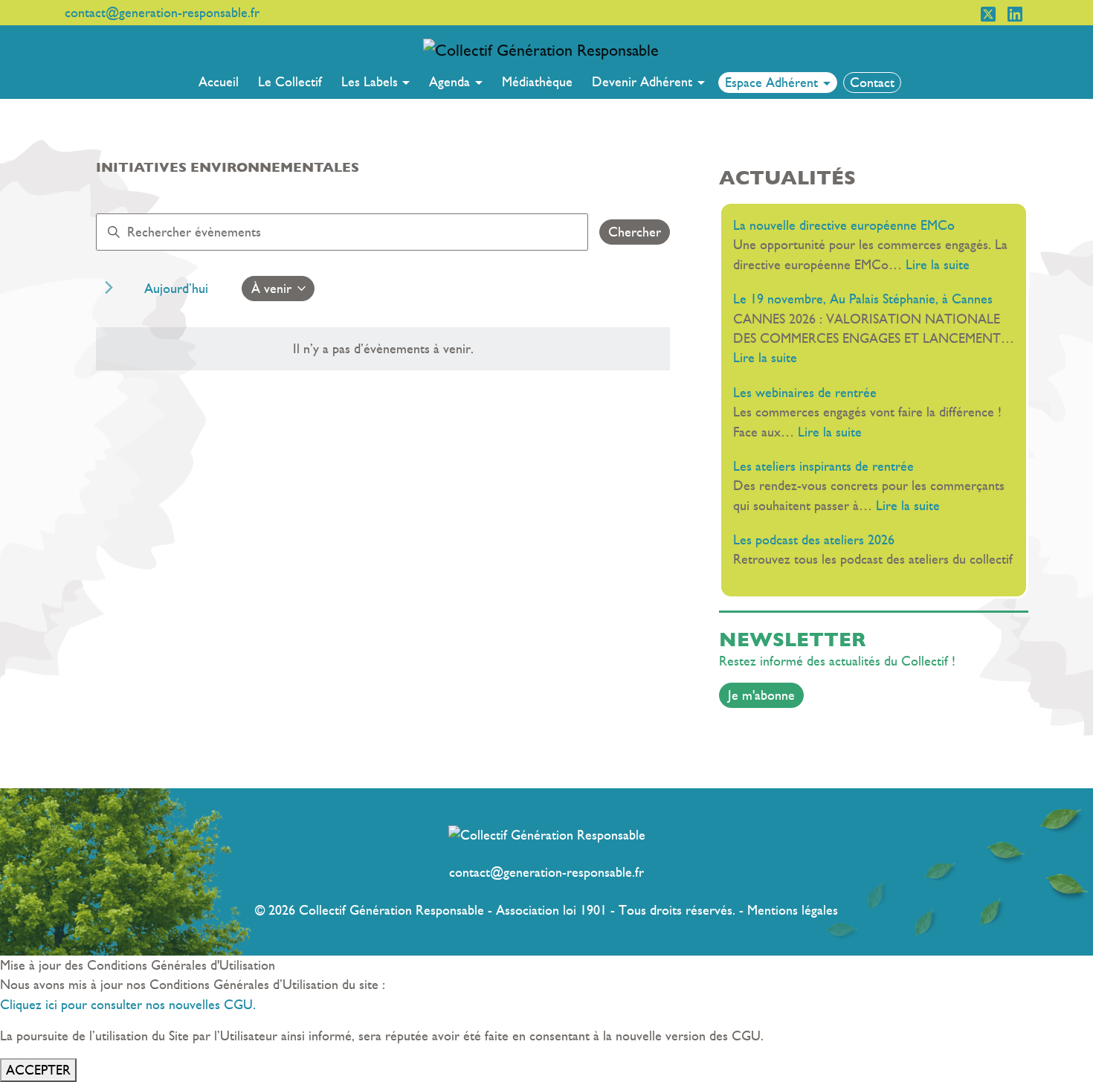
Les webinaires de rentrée (808, 392)
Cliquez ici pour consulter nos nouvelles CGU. (128, 1004)
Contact (872, 82)
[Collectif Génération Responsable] (541, 49)
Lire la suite (938, 264)
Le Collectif (290, 81)
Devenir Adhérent (644, 81)
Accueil (219, 81)
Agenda (451, 81)
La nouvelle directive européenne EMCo (844, 225)
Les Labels (371, 81)
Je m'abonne (761, 695)
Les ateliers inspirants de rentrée (829, 466)
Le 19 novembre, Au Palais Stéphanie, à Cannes (863, 299)
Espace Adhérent (773, 82)
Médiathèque (537, 81)
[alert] (383, 348)
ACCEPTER (38, 1070)
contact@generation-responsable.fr (546, 872)
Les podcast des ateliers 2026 (813, 539)
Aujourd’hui (176, 288)
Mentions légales (792, 910)
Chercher (634, 232)
